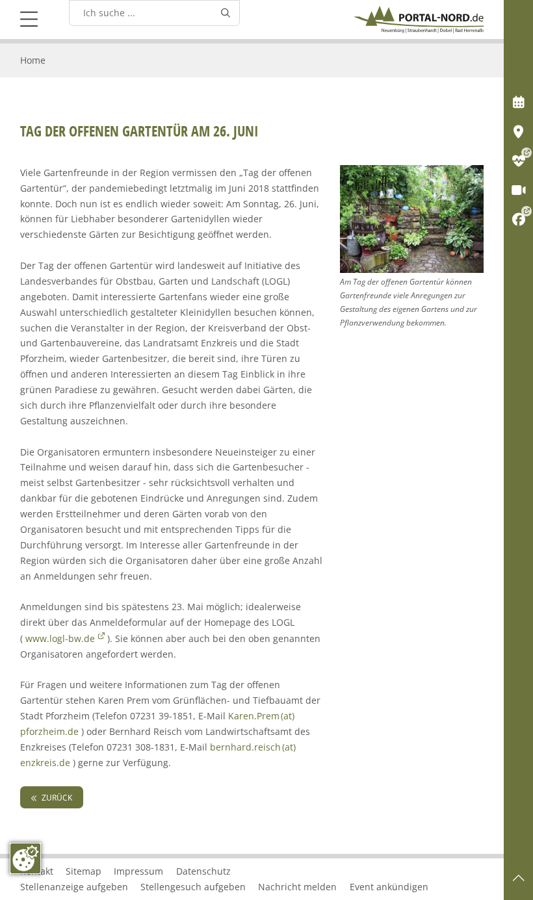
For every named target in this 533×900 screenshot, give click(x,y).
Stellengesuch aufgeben (193, 887)
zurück (56, 797)
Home (33, 60)
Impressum (138, 871)
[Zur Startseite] (419, 19)
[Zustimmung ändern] (25, 858)
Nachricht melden (297, 887)
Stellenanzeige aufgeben (74, 887)
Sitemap (83, 871)
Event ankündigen (389, 887)
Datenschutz (203, 871)
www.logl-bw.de (60, 638)
